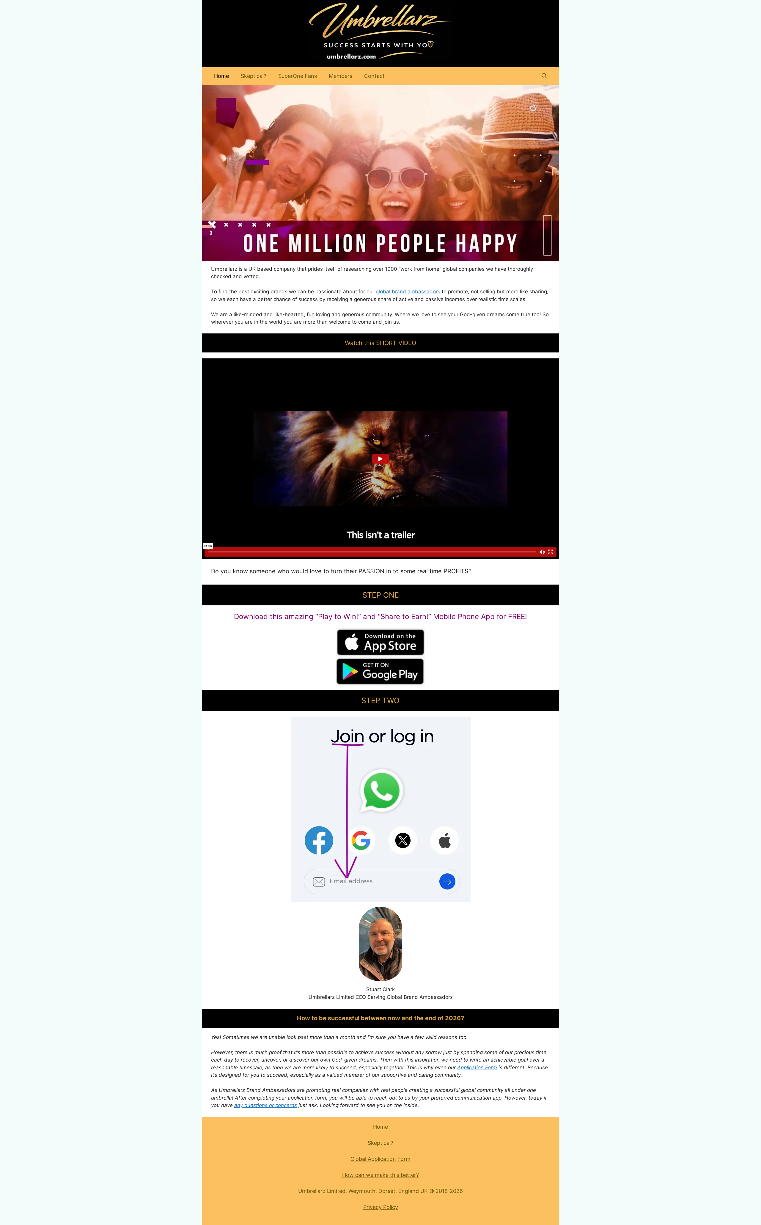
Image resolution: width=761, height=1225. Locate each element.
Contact (374, 76)
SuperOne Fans (297, 76)
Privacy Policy (380, 1207)
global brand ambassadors (408, 292)
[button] (544, 76)
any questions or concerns (265, 1105)
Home (221, 76)
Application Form (477, 1067)
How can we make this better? (380, 1175)
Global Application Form (380, 1159)
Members (340, 76)
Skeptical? (253, 76)
